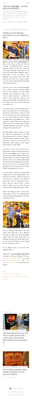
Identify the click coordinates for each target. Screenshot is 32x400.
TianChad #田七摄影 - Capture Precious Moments (15, 7)
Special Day (6, 279)
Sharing (26, 276)
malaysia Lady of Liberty (9, 276)
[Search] (28, 3)
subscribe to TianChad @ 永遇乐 (13, 258)
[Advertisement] (16, 296)
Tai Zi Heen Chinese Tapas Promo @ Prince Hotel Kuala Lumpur (15, 371)
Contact (19, 22)
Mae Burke (20, 392)
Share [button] (4, 271)
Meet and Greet (20, 276)
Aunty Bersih (16, 274)
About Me (11, 22)
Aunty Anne (10, 274)
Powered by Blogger (17, 388)
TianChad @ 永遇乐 (13, 260)
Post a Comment (11, 377)
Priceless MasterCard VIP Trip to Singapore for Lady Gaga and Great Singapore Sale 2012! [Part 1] (15, 338)
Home (5, 22)
